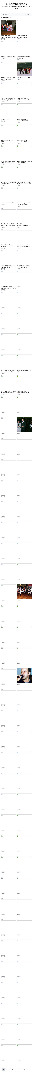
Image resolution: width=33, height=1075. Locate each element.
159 (25, 1070)
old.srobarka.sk (16, 4)
